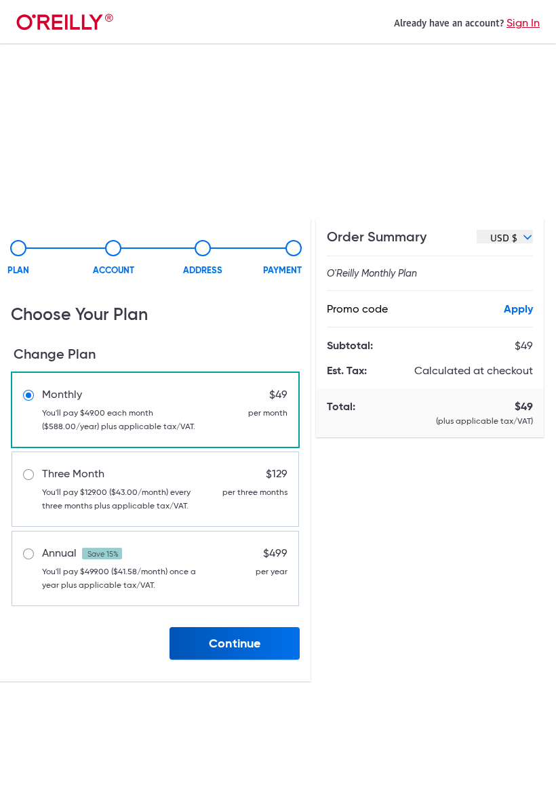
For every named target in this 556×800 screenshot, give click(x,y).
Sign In (523, 22)
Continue (234, 643)
